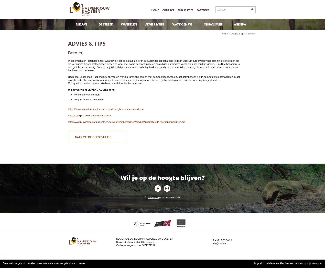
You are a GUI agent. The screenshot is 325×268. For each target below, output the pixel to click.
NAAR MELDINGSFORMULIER (93, 137)
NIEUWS (81, 24)
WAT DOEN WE (182, 24)
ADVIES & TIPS (154, 24)
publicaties (185, 10)
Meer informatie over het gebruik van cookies (61, 263)
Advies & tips (238, 33)
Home (155, 10)
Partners (203, 10)
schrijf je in (153, 197)
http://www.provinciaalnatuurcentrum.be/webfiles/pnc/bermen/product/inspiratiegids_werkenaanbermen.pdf (126, 121)
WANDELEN (129, 24)
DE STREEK (106, 24)
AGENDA (240, 24)
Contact (168, 10)
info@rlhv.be (219, 243)
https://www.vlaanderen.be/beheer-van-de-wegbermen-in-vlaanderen (106, 109)
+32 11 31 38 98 (223, 240)
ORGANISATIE (213, 24)
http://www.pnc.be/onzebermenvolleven (89, 115)
